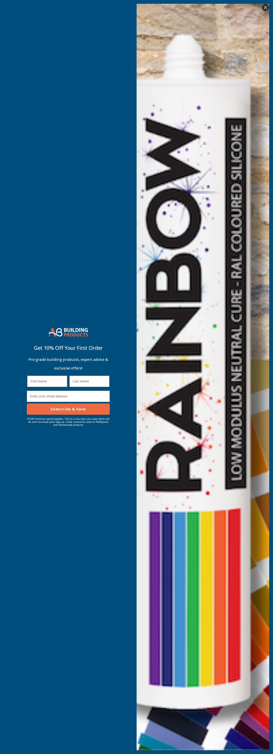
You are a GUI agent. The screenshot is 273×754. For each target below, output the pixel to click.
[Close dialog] (265, 7)
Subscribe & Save (68, 409)
